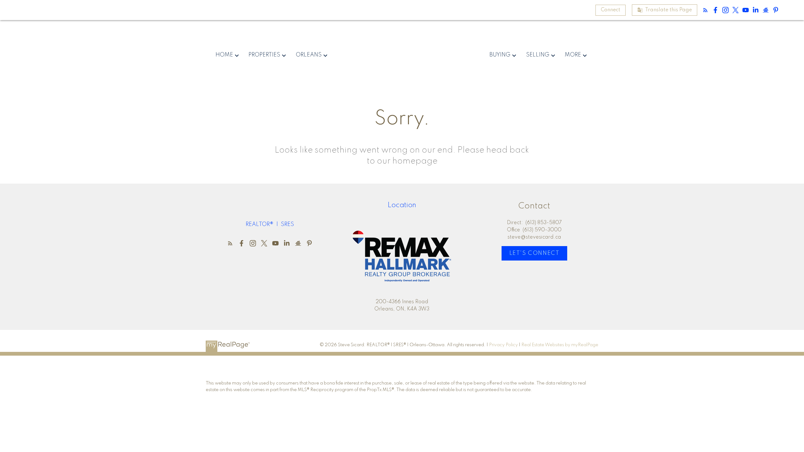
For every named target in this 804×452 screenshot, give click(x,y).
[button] (610, 10)
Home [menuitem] (224, 55)
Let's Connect (534, 253)
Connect (610, 10)
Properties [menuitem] (264, 55)
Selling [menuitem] (537, 55)
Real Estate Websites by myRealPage (559, 345)
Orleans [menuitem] (309, 55)
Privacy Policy (503, 345)
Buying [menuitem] (499, 55)
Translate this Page (668, 10)
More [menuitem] (573, 55)
